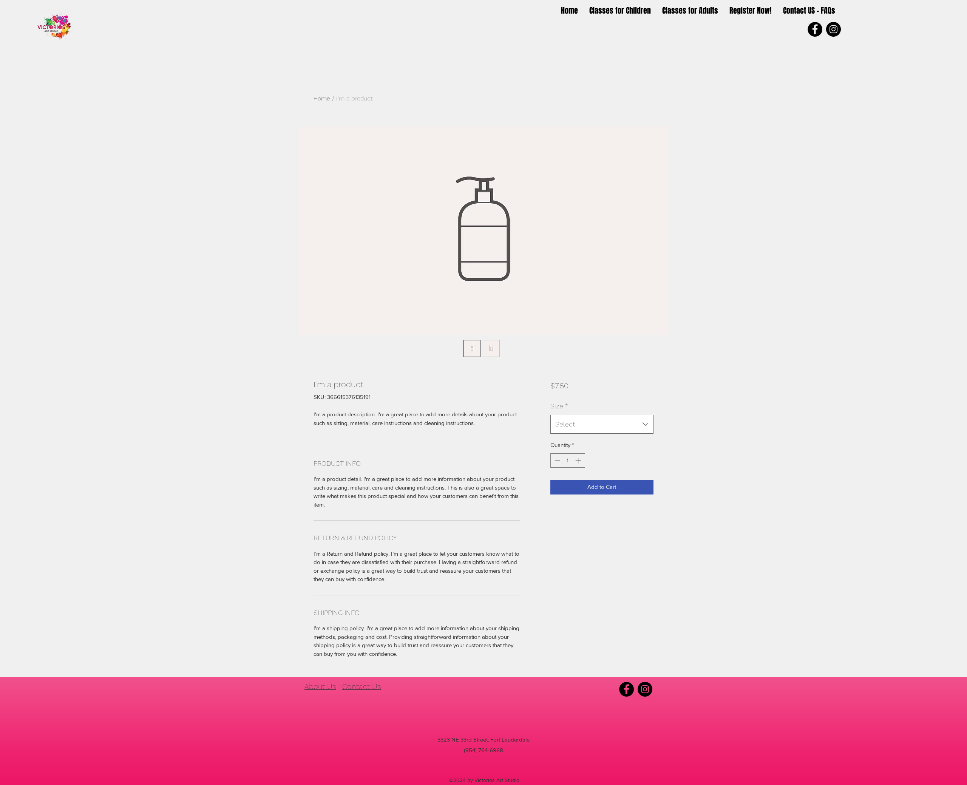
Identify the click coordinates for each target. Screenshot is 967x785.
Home (322, 98)
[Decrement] (556, 461)
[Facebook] (815, 29)
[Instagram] (833, 29)
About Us (320, 686)
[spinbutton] (567, 461)
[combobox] (601, 424)
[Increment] (579, 461)
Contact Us (361, 686)
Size (559, 406)
